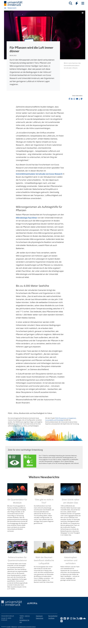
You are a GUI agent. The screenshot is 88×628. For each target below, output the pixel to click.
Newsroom (12, 8)
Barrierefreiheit (52, 616)
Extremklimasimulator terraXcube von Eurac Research (39, 174)
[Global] (76, 3)
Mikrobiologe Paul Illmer (26, 217)
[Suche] (70, 3)
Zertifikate (51, 618)
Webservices (14, 626)
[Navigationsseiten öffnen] (5, 8)
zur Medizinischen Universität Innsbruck (27, 626)
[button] (69, 98)
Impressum (39, 616)
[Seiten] (83, 3)
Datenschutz (39, 618)
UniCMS (8, 626)
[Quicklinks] (77, 3)
